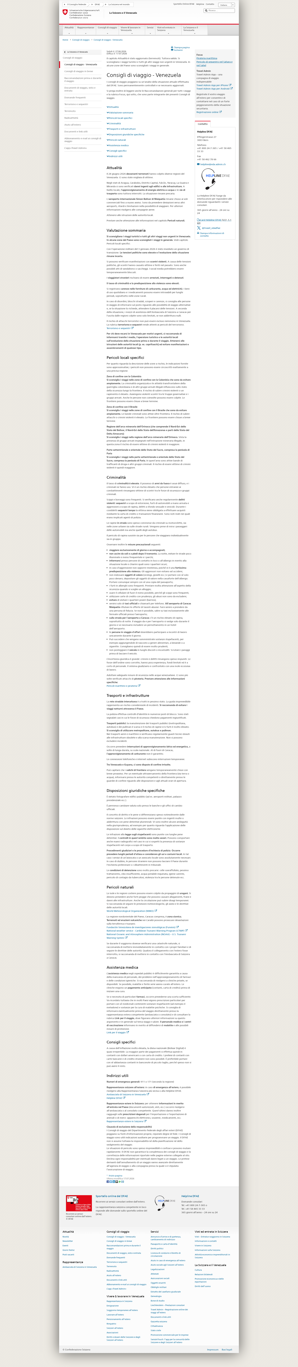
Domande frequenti (116, 1257)
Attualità (69, 27)
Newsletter (68, 1241)
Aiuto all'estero (114, 1275)
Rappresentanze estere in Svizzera (125, 1121)
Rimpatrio (111, 1324)
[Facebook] (108, 1181)
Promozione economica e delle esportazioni (209, 1280)
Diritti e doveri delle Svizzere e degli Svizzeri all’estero (123, 1338)
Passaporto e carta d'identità (164, 1244)
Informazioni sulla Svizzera (207, 1250)
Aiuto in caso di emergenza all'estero (168, 1260)
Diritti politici (157, 1248)
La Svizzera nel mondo (119, 4)
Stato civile (156, 1330)
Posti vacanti (68, 1254)
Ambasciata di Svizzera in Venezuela (126, 1094)
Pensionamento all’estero (118, 1319)
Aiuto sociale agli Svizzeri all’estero (167, 1265)
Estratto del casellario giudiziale (166, 1292)
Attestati (155, 1274)
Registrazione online (207, 112)
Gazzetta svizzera (159, 1321)
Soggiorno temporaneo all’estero (122, 1310)
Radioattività (113, 1271)
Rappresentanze (85, 27)
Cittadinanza (157, 1326)
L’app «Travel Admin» (116, 1289)
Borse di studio (158, 1301)
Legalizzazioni (158, 1269)
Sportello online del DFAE (112, 1196)
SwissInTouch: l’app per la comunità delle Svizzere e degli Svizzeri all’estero (170, 1341)
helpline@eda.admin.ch (213, 164)
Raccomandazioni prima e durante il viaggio (124, 1247)
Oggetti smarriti (158, 1283)
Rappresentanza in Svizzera (119, 1301)
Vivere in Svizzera (203, 1246)
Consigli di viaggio (107, 27)
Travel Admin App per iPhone (212, 85)
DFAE (97, 4)
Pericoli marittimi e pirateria (122, 685)
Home (65, 40)
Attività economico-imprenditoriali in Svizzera (212, 1256)
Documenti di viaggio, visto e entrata (124, 1253)
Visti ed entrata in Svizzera (166, 28)
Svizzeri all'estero (115, 1328)
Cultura (198, 1270)
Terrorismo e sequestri (118, 328)
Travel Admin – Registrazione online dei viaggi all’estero (169, 1311)
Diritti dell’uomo (203, 1286)
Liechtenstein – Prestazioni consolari (168, 1305)
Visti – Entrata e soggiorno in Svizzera (212, 1237)
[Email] (122, 1181)
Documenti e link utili (117, 1280)
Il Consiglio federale (76, 4)
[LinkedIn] (114, 1181)
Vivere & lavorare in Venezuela (130, 28)
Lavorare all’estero (115, 1315)
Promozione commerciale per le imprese (169, 1335)
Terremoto (112, 1266)
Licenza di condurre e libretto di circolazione (166, 1254)
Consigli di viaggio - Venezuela (121, 1237)
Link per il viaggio (116, 1032)
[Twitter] (111, 1181)
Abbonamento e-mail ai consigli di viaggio (126, 1284)
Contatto (201, 123)
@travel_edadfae (211, 228)
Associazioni (112, 1332)
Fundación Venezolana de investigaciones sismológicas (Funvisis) (141, 927)
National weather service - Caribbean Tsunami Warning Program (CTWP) (145, 930)
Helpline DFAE (114, 1098)
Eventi (65, 1246)
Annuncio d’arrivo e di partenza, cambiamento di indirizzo (166, 1238)
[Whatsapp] (119, 1181)
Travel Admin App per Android (212, 88)
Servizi (150, 27)
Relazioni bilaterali (204, 1274)
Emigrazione (113, 1306)
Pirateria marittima (206, 58)
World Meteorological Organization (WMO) (130, 910)
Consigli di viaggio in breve (119, 1241)
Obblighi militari (159, 1287)
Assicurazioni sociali (160, 1278)
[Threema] (116, 1181)
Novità (66, 1237)
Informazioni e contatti (206, 1241)
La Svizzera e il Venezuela (190, 28)
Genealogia (156, 1296)
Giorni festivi (68, 1250)
